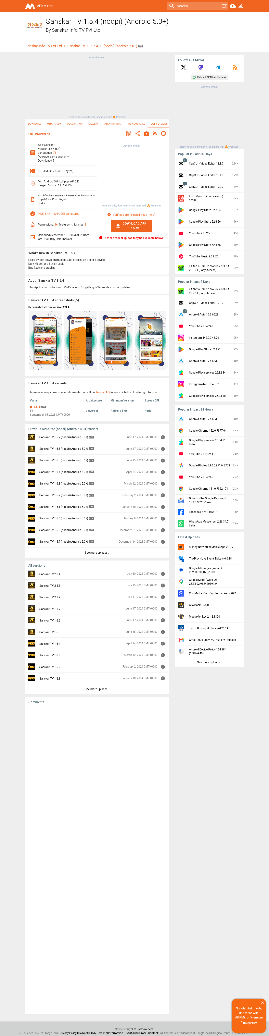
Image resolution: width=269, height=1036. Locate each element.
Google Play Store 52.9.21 (205, 349)
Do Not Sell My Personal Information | (101, 1033)
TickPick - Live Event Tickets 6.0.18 (210, 558)
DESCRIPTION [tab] (75, 123)
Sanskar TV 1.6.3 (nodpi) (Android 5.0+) (63, 483)
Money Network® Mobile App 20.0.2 (211, 547)
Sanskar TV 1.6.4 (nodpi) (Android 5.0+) (63, 472)
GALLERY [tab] (93, 123)
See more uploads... (97, 552)
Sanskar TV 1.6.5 (49, 632)
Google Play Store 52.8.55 (205, 244)
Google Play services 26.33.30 (207, 395)
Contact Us (155, 1033)
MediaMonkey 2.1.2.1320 (204, 616)
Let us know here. (143, 1029)
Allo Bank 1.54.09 (199, 605)
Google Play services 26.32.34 (207, 372)
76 (54, 152)
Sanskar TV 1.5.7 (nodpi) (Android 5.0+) (63, 541)
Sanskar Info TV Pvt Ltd (76, 30)
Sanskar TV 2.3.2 (49, 597)
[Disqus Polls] (97, 757)
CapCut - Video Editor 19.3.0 (206, 302)
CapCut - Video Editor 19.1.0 (206, 175)
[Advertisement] (97, 86)
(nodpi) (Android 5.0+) (121, 46)
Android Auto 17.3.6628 (203, 314)
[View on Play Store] (146, 134)
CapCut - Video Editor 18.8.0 (206, 163)
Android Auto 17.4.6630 (203, 361)
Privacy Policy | (69, 1033)
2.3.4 (66, 307)
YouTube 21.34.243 (201, 326)
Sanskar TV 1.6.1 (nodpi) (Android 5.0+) (63, 506)
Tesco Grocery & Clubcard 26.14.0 (209, 628)
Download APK (134, 226)
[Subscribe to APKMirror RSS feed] (235, 68)
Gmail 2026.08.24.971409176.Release (212, 639)
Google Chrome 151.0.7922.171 (208, 488)
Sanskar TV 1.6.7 (49, 608)
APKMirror (45, 6)
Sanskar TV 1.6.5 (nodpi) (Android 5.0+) (63, 460)
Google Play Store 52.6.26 (205, 221)
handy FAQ (103, 392)
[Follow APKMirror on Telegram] (218, 68)
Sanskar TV (76, 46)
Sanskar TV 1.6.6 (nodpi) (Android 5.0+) (63, 448)
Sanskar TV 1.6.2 (49, 667)
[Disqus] (97, 859)
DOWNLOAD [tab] (34, 123)
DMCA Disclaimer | (136, 1033)
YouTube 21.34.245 (201, 477)
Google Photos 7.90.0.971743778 (209, 465)
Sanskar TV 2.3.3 (49, 585)
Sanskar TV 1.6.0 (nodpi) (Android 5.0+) (63, 518)
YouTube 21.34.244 (201, 453)
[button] (128, 134)
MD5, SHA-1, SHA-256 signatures (58, 213)
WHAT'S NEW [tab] (54, 123)
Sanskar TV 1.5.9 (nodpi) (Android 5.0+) (63, 530)
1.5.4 (94, 46)
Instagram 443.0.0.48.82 (204, 384)
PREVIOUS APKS (136, 123)
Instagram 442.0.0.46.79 (204, 337)
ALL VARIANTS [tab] (112, 123)
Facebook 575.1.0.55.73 (203, 511)
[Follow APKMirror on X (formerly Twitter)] (183, 68)
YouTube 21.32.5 (199, 233)
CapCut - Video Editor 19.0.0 (206, 186)
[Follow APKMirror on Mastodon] (200, 68)
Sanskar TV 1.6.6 (49, 620)
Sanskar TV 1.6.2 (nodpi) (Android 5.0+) (63, 495)
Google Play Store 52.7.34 (205, 210)
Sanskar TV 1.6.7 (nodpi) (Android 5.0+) (63, 437)
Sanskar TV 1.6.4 (49, 643)
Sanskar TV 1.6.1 (49, 678)
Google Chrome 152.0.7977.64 (207, 430)
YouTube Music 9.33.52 (203, 256)
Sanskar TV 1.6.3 (49, 655)
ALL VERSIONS (159, 123)
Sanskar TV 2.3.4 (49, 574)
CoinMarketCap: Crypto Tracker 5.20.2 (212, 593)
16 (56, 224)
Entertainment (39, 134)
